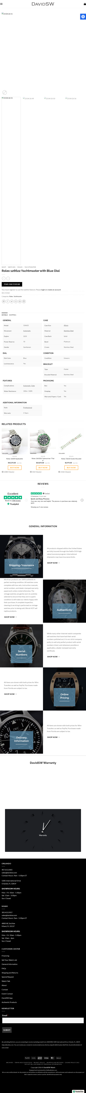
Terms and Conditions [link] (23, 1062)
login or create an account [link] (51, 290)
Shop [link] (4, 267)
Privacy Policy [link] (39, 1062)
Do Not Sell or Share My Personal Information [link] (43, 1064)
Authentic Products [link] (9, 1002)
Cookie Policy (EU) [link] (72, 1062)
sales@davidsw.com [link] (9, 873)
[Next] (80, 53)
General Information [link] (9, 964)
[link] (83, 17)
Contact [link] (5, 989)
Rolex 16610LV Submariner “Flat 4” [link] (43, 459)
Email (5, 1015)
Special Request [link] (8, 977)
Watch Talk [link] (6, 981)
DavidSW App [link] (7, 998)
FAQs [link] (4, 968)
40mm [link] (66, 325)
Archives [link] (9, 1062)
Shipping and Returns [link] (10, 973)
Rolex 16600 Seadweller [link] (14, 459)
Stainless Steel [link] (69, 331)
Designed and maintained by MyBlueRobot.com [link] (43, 1070)
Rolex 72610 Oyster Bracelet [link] (71, 459)
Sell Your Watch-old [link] (9, 960)
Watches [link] (11, 267)
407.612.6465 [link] (7, 870)
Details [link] (5, 315)
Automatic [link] (27, 331)
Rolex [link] (19, 267)
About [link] (4, 985)
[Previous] (6, 53)
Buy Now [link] (14, 467)
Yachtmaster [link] (30, 267)
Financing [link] (5, 956)
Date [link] (33, 386)
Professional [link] (27, 408)
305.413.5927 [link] (7, 912)
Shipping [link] (12, 315)
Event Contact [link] (7, 994)
